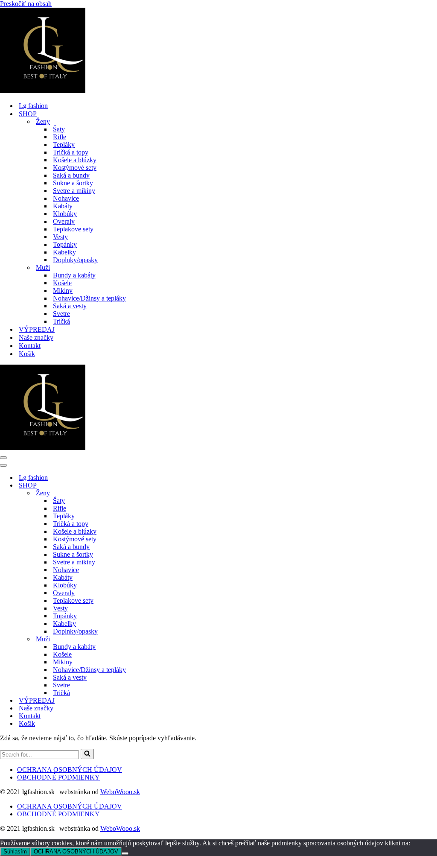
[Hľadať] (87, 754)
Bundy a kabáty (74, 275)
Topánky (65, 244)
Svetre (61, 313)
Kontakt (30, 345)
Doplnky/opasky (75, 259)
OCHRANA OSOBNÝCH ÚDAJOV (69, 769)
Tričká (61, 321)
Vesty (60, 236)
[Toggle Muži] (149, 639)
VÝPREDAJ (37, 329)
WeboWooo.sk (120, 791)
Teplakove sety (73, 229)
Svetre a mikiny (74, 190)
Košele (62, 282)
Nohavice (66, 198)
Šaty (59, 129)
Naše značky (36, 337)
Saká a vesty (70, 306)
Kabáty (63, 206)
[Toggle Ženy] (149, 493)
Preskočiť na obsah (26, 3)
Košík (27, 353)
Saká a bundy (71, 175)
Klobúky (65, 213)
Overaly (64, 221)
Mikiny (63, 290)
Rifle (59, 136)
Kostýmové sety (74, 167)
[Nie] (125, 853)
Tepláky (64, 144)
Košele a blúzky (74, 160)
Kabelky (64, 252)
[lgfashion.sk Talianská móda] (42, 90)
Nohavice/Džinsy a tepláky (89, 298)
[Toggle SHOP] (149, 485)
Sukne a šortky (73, 183)
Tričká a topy (70, 152)
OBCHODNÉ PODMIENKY (58, 777)
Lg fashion (33, 105)
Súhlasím (15, 851)
